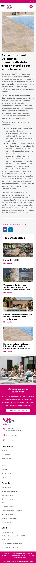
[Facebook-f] (31, 1)
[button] (5, 229)
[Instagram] (34, 1)
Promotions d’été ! (11, 260)
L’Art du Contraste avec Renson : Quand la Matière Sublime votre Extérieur (17, 316)
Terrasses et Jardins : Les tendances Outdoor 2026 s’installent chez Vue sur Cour (16, 287)
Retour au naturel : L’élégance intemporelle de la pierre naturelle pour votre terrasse (16, 346)
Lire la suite (7, 263)
